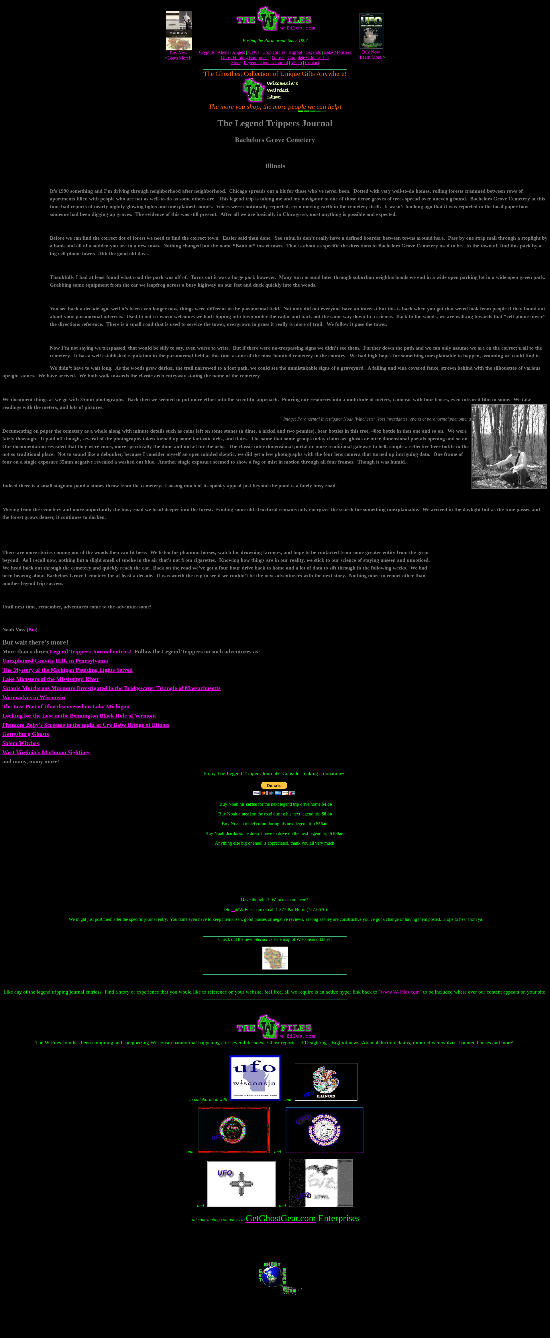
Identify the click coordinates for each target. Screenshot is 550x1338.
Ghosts (278, 57)
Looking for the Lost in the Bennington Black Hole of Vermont (79, 715)
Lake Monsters (337, 52)
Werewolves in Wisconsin (33, 697)
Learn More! (178, 58)
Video (296, 62)
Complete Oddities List (308, 57)
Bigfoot (295, 52)
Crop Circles (273, 52)
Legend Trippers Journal (266, 62)
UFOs (253, 52)
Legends (313, 52)
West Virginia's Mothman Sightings (46, 752)
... (233, 909)
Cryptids (207, 52)
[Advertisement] (26, 279)
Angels (238, 52)
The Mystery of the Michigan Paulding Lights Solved (67, 670)
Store (236, 62)
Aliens (223, 52)
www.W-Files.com (400, 992)
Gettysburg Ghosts (25, 734)
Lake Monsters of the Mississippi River (50, 679)
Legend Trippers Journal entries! (91, 651)
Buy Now (179, 52)
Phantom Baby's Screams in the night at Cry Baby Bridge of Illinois (85, 725)
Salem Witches (20, 743)
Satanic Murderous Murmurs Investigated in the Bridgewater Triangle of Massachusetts (111, 688)
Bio (32, 629)
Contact (312, 62)
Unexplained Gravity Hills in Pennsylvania (55, 660)
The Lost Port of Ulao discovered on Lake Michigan (65, 706)
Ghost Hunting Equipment (245, 57)
